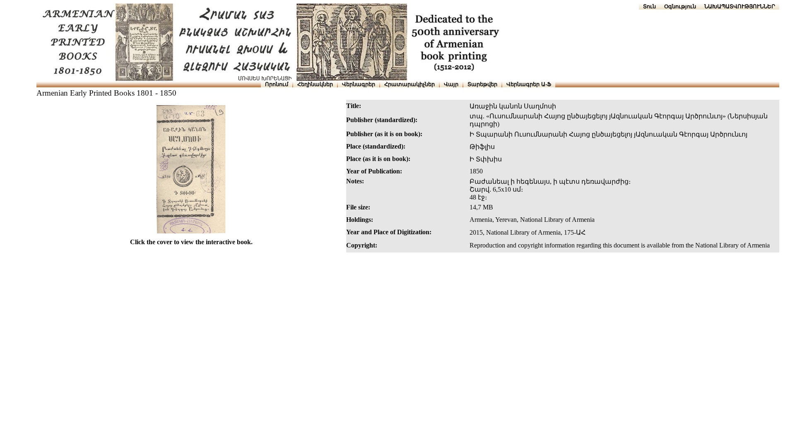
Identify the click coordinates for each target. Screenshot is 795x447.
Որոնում (276, 84)
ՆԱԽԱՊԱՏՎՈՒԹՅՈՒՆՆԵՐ (739, 6)
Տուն (649, 6)
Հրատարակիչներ (409, 84)
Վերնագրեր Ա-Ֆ (528, 84)
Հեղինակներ (315, 84)
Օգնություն (680, 6)
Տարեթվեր (482, 84)
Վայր (451, 84)
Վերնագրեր (358, 84)
